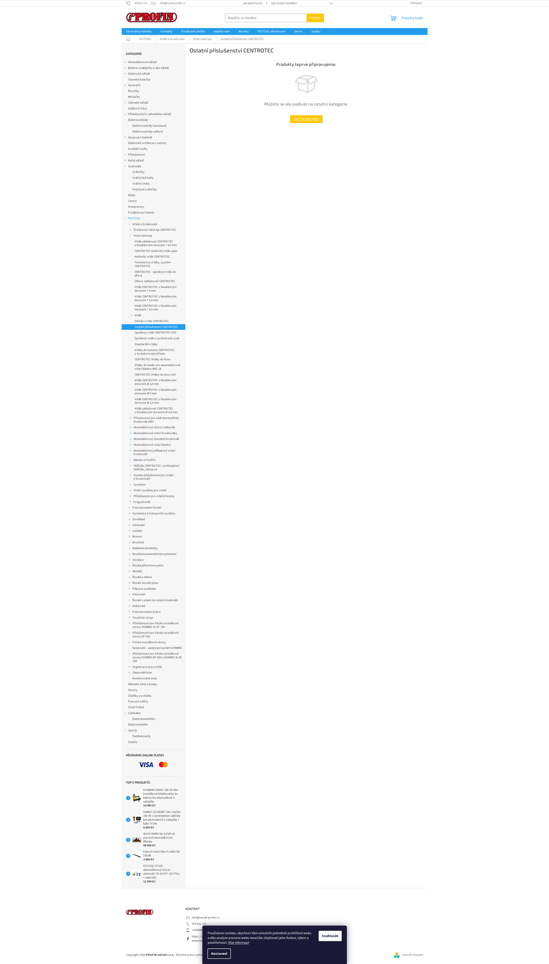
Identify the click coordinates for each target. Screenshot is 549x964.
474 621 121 (199, 924)
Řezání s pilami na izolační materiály (155, 600)
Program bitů (142, 502)
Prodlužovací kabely (141, 212)
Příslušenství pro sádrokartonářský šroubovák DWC (156, 420)
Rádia (131, 195)
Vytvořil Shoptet (412, 955)
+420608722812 (201, 930)
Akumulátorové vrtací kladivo (152, 445)
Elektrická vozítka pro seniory (147, 143)
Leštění (137, 531)
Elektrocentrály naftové (147, 132)
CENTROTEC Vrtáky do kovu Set (155, 375)
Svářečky (138, 172)
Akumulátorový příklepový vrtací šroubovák (154, 453)
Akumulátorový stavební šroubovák (156, 439)
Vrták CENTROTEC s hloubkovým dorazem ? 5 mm (155, 289)
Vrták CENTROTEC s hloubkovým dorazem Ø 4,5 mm (155, 382)
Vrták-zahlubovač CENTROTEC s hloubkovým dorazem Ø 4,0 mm (156, 410)
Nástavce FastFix (144, 460)
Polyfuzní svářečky (144, 189)
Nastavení (219, 953)
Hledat (315, 18)
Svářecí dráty (141, 184)
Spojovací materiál (140, 137)
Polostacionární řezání (146, 508)
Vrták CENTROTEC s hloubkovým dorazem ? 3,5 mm (155, 298)
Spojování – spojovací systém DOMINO (157, 648)
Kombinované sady (144, 678)
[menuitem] (139, 31)
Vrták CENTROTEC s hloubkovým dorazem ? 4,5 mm (155, 308)
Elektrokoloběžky (143, 719)
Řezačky (133, 91)
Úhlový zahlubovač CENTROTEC (155, 281)
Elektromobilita (138, 724)
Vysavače (134, 85)
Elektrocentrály (138, 120)
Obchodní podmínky (284, 3)
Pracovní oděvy (138, 701)
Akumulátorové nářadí (142, 62)
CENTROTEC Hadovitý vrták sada (156, 251)
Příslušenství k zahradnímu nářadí (149, 114)
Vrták (138, 315)
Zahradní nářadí (138, 103)
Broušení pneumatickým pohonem (154, 554)
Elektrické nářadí (139, 74)
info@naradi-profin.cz (206, 917)
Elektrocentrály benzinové (149, 126)
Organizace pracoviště (147, 667)
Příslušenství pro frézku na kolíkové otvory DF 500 (155, 635)
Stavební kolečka (139, 79)
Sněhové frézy (137, 108)
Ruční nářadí (136, 160)
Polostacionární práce (146, 612)
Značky (132, 742)
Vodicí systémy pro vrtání (150, 490)
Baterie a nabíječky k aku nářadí (148, 68)
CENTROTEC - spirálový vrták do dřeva (155, 274)
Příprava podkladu (144, 589)
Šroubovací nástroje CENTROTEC (155, 230)
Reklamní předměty (145, 548)
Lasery (132, 201)
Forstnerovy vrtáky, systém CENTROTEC (153, 264)
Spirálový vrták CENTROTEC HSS (155, 332)
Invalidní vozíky (138, 149)
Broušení (138, 542)
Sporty (132, 730)
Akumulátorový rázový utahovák (154, 427)
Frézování (138, 594)
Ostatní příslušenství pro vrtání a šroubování (153, 477)
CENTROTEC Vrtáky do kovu (152, 359)
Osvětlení (138, 519)
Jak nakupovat (252, 3)
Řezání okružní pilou (145, 583)
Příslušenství (136, 155)
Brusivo (137, 536)
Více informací (238, 942)
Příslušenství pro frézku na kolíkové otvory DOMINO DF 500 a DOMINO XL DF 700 (157, 657)
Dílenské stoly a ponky (142, 684)
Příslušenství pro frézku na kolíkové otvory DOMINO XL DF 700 (155, 625)
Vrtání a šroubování (144, 224)
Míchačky (134, 97)
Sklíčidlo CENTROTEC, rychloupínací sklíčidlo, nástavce (156, 468)
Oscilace (138, 560)
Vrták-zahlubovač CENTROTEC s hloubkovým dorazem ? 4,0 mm (156, 243)
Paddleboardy (141, 736)
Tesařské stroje (142, 618)
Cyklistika (134, 713)
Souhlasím (330, 936)
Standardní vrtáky (146, 344)
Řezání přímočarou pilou (148, 565)
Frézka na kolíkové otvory (149, 642)
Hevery (132, 690)
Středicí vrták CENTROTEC (152, 321)
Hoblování (138, 606)
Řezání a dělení (142, 577)
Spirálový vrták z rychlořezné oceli (157, 338)
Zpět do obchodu (306, 119)
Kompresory (136, 207)
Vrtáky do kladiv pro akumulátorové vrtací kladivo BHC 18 (157, 367)
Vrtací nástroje (143, 236)
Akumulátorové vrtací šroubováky (155, 433)
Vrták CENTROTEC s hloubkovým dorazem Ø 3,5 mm (155, 401)
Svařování (134, 166)
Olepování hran (142, 672)
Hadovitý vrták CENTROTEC (152, 256)
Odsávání (138, 525)
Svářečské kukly (143, 178)
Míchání (137, 571)
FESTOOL (134, 218)
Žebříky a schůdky (140, 696)
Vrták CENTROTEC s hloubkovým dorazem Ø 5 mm (155, 392)
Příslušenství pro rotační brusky (154, 496)
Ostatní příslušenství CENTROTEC (156, 327)
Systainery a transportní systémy (153, 513)
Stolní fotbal (136, 707)
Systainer (140, 484)
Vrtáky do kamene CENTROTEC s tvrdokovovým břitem (155, 352)
